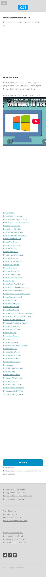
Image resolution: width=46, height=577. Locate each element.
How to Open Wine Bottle (12, 229)
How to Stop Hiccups (11, 307)
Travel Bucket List (9, 511)
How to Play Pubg (9, 248)
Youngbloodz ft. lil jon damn (13, 394)
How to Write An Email (11, 358)
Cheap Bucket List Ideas (12, 517)
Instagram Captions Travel (13, 536)
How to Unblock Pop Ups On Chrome (17, 316)
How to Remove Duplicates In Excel (16, 294)
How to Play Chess (10, 242)
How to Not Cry (9, 213)
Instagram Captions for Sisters (14, 542)
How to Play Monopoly (11, 245)
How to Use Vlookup (11, 336)
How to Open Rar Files (11, 226)
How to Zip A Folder (10, 381)
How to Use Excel (9, 332)
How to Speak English (11, 303)
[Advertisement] (23, 53)
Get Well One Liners (10, 514)
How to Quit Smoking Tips (12, 261)
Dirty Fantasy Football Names (14, 489)
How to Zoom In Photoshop (13, 387)
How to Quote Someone (12, 277)
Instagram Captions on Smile (14, 539)
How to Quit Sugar (10, 268)
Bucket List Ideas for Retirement (15, 521)
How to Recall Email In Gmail (13, 284)
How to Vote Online (10, 342)
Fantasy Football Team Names (14, 492)
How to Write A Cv (10, 349)
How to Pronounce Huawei (13, 255)
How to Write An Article (12, 355)
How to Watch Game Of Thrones (15, 345)
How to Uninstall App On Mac (14, 320)
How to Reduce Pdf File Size (13, 290)
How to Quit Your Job (11, 271)
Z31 (23, 7)
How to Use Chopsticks (12, 329)
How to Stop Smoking (11, 310)
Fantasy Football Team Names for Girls (17, 496)
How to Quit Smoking (11, 264)
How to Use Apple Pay (11, 326)
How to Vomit (8, 339)
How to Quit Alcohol (10, 258)
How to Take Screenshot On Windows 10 (18, 313)
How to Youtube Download (13, 368)
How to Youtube (9, 371)
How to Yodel (8, 365)
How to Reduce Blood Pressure (15, 287)
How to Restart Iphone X (12, 297)
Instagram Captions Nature (13, 533)
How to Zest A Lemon (11, 375)
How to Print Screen (10, 252)
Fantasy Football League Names (15, 499)
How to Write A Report (11, 352)
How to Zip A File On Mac (12, 378)
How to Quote (8, 281)
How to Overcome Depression (14, 235)
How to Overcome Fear (12, 239)
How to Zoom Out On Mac (13, 391)
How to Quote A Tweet (11, 274)
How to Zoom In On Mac (12, 384)
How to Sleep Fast (10, 300)
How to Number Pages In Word (15, 219)
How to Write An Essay (11, 362)
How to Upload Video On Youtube (15, 323)
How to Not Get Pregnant (12, 216)
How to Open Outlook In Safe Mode (16, 222)
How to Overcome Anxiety (13, 232)
